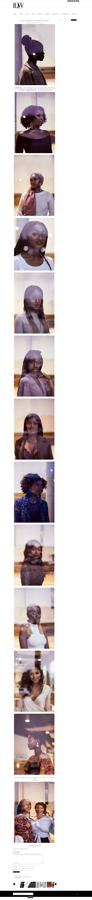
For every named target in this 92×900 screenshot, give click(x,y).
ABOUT (77, 893)
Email (14, 867)
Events (18, 848)
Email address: (29, 891)
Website (14, 869)
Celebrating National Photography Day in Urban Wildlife (23, 877)
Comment (15, 863)
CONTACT (77, 894)
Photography (25, 848)
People (21, 848)
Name (14, 865)
